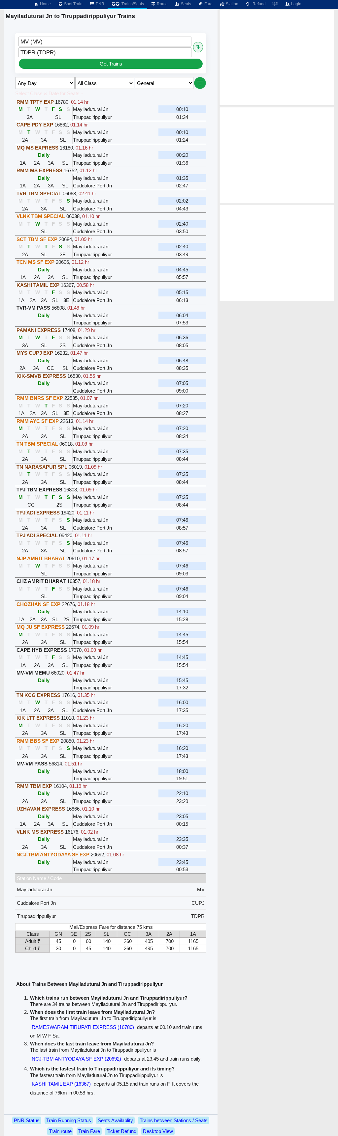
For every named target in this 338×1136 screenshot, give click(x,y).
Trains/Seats (132, 4)
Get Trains (111, 64)
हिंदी (275, 4)
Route (162, 4)
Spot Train (73, 4)
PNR (99, 4)
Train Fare (89, 1131)
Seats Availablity (115, 1120)
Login (295, 4)
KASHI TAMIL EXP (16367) (61, 1084)
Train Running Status (68, 1120)
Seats (185, 4)
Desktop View (158, 1131)
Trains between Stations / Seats (174, 1120)
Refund (258, 4)
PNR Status (27, 1120)
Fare (208, 4)
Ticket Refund (121, 1131)
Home (45, 4)
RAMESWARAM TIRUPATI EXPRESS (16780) (83, 1027)
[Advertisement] (276, 57)
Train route (60, 1131)
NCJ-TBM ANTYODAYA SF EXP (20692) (76, 1059)
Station (231, 4)
